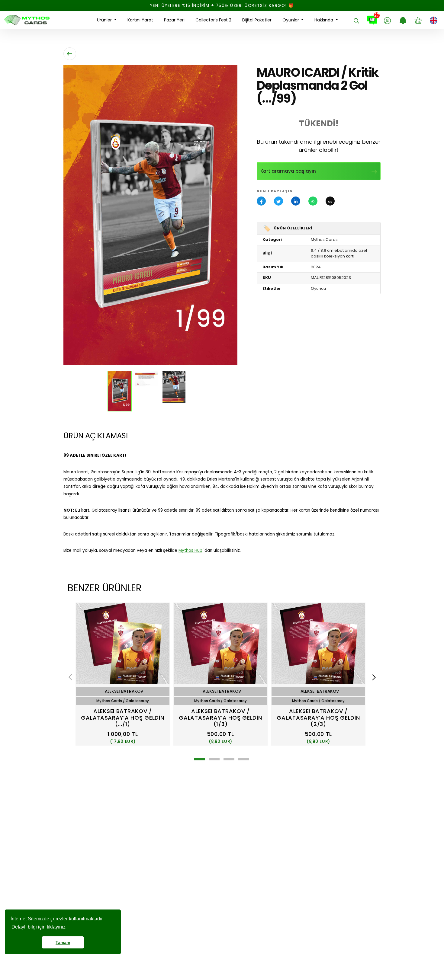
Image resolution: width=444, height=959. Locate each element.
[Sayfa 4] (243, 759)
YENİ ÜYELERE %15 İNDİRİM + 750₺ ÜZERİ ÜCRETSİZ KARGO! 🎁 (222, 5)
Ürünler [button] (105, 20)
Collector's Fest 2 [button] (213, 20)
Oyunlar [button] (291, 20)
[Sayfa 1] (199, 759)
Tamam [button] (63, 942)
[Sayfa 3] (229, 759)
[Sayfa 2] (214, 759)
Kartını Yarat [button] (140, 20)
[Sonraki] (373, 677)
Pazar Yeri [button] (174, 20)
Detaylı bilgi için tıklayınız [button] (38, 926)
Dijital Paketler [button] (257, 20)
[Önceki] (72, 677)
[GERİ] (69, 53)
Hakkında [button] (324, 20)
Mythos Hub (190, 550)
